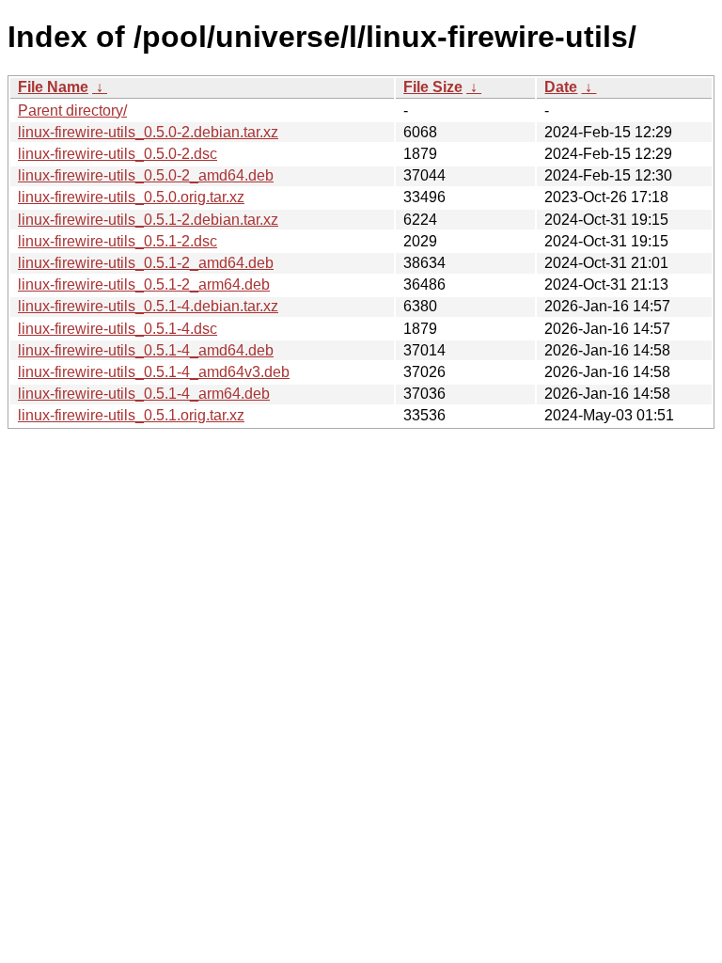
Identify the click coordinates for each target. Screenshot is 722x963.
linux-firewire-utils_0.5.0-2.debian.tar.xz (148, 132)
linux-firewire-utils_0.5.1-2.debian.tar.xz (148, 220)
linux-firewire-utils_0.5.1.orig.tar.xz (131, 415)
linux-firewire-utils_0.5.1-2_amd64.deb (146, 263)
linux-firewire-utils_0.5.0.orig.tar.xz (131, 197)
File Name (53, 87)
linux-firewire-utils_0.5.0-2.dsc (117, 154)
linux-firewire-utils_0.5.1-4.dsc (117, 329)
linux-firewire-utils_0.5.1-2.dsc (117, 241)
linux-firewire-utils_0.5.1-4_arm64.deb (144, 394)
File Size (433, 87)
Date (560, 87)
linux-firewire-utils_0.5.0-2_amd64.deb (146, 175)
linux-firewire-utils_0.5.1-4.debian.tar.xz (148, 306)
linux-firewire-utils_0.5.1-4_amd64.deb (146, 350)
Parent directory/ (72, 110)
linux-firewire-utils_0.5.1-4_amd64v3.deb (154, 372)
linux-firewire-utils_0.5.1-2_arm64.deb (144, 284)
